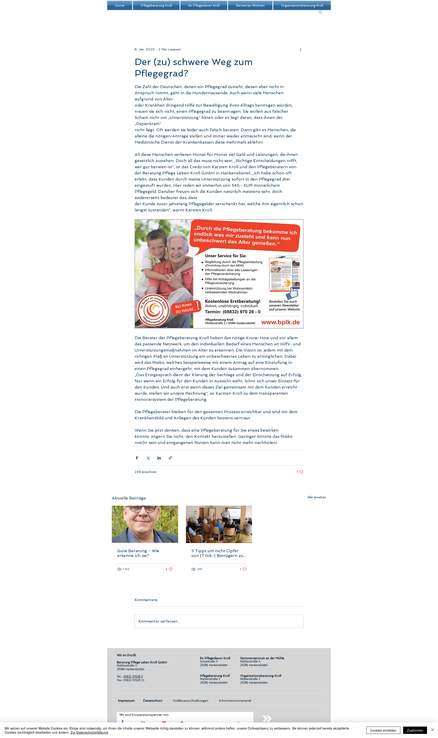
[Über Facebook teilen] (137, 458)
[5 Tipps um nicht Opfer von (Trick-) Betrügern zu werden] (219, 524)
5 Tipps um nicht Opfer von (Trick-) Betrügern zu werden (217, 553)
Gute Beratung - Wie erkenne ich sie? (138, 553)
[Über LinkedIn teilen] (159, 458)
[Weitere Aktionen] (300, 49)
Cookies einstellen (383, 730)
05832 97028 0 (133, 676)
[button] (320, 12)
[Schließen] (432, 730)
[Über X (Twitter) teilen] (148, 458)
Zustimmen (415, 730)
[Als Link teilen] (170, 458)
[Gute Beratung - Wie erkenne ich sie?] (145, 524)
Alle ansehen (316, 497)
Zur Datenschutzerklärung (89, 732)
